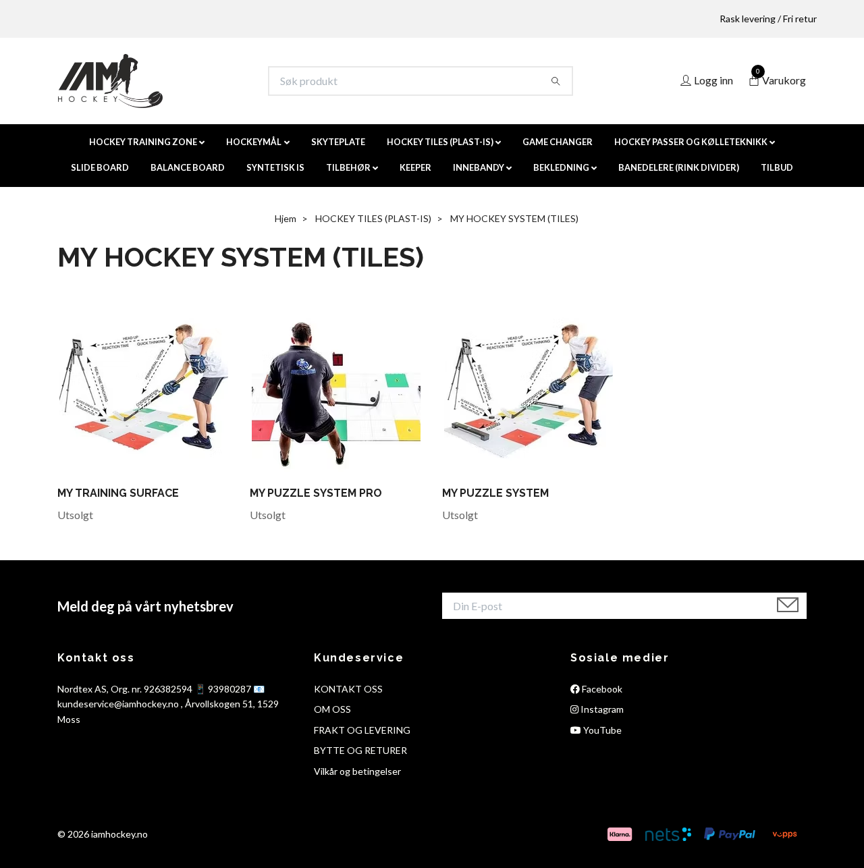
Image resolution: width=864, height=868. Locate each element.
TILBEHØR (348, 167)
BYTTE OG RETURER (360, 750)
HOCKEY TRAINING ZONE (143, 141)
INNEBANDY (478, 167)
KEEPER (415, 167)
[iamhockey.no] (110, 81)
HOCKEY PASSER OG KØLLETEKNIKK (690, 141)
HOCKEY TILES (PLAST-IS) (440, 141)
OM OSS (332, 709)
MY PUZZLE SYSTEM (495, 493)
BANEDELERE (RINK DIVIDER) (678, 167)
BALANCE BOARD (188, 167)
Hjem (285, 218)
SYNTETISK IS (275, 167)
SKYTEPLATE (338, 141)
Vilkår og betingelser (357, 771)
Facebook (601, 689)
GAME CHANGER (557, 141)
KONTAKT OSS (348, 689)
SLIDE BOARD (100, 167)
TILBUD (777, 167)
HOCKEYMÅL (253, 141)
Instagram (601, 709)
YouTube (601, 730)
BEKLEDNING (561, 167)
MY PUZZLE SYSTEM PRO (316, 493)
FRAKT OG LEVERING (362, 730)
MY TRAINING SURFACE (118, 493)
